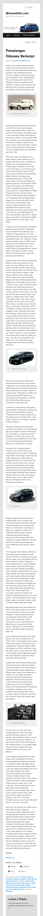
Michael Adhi (26, 61)
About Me (16, 35)
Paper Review (32, 879)
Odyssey (24, 879)
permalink (9, 891)
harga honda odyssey (24, 883)
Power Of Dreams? (29, 35)
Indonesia (17, 879)
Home (8, 35)
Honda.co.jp (10, 858)
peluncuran (22, 887)
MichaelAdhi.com (17, 13)
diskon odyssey (11, 883)
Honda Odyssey (25, 885)
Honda (23, 877)
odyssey (15, 887)
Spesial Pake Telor (12, 881)
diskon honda (30, 881)
